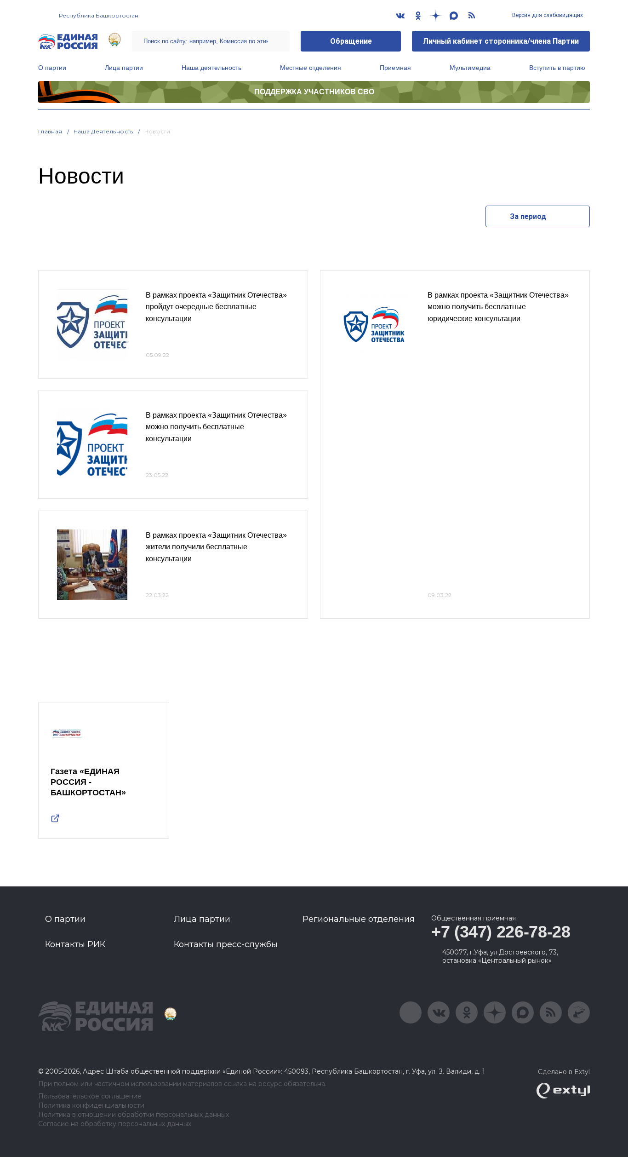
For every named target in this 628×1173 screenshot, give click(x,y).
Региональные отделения (359, 919)
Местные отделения (310, 67)
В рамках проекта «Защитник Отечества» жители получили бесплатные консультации (216, 547)
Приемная (395, 67)
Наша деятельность (211, 67)
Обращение (351, 41)
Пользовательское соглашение (90, 1096)
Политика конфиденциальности (91, 1106)
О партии (52, 67)
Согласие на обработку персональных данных (114, 1124)
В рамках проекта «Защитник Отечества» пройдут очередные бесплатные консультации (216, 306)
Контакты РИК (75, 944)
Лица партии (124, 67)
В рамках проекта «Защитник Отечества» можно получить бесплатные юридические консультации (498, 306)
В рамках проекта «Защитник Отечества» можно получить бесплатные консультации (216, 427)
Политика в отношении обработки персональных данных (133, 1115)
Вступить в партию (557, 67)
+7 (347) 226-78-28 (501, 931)
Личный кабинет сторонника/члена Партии (501, 41)
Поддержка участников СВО (314, 92)
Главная (50, 131)
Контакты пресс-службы (226, 944)
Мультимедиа (470, 67)
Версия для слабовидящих (547, 15)
